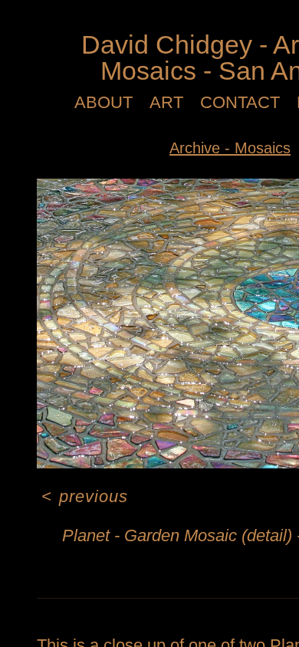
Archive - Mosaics (230, 148)
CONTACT (240, 102)
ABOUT (103, 102)
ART (166, 102)
